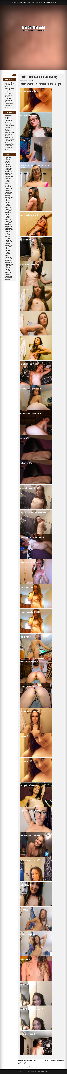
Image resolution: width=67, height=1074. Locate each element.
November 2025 (8, 173)
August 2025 (8, 178)
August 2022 (8, 231)
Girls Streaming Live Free (37, 2)
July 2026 (7, 159)
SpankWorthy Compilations (50, 2)
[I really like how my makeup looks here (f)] (36, 732)
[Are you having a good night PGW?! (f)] (36, 831)
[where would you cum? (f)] (36, 509)
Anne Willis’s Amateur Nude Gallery (8, 147)
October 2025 (8, 175)
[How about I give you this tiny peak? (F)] (36, 1030)
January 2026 (8, 170)
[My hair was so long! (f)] (36, 260)
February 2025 (8, 188)
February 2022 (8, 242)
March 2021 (8, 255)
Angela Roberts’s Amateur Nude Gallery (9, 105)
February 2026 (8, 168)
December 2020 (8, 259)
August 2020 (8, 266)
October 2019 (8, 279)
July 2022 (7, 233)
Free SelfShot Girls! (33, 27)
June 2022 (7, 235)
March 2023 (8, 219)
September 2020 (9, 264)
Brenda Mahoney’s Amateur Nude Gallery (9, 90)
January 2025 (8, 190)
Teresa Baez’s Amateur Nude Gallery (8, 100)
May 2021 (7, 252)
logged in (27, 1067)
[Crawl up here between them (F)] (36, 806)
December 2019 (8, 276)
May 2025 (7, 183)
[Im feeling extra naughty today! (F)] (36, 409)
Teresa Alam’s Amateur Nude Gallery (54, 1060)
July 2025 (7, 180)
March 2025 (8, 187)
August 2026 (8, 158)
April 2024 (7, 206)
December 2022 (8, 224)
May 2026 (7, 163)
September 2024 (9, 197)
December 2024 (8, 192)
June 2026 (7, 161)
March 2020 (8, 272)
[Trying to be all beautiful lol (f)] (36, 236)
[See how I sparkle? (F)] (36, 484)
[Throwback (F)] (36, 757)
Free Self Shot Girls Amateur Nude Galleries (20, 2)
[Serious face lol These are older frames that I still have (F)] (36, 186)
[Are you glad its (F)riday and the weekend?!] (36, 533)
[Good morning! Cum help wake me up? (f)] (36, 558)
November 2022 (8, 226)
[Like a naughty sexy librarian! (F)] (36, 136)
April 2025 (7, 185)
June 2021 (7, 250)
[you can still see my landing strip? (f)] (36, 285)
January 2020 (8, 274)
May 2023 (7, 216)
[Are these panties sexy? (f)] (36, 608)
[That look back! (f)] (36, 161)
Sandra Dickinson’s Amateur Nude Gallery (9, 127)
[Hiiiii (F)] (36, 211)
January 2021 (8, 257)
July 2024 (7, 200)
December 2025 (8, 171)
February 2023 (8, 221)
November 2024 (8, 194)
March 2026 (8, 166)
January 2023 (8, 223)
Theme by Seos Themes (42, 1071)
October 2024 (8, 195)
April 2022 (7, 238)
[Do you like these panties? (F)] (36, 955)
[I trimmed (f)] (36, 310)
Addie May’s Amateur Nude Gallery (27, 1060)
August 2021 (8, 247)
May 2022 (7, 236)
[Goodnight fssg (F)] (36, 906)
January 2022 (8, 243)
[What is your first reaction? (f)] (36, 682)
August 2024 (8, 199)
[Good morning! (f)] (36, 980)
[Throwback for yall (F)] (36, 782)
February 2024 (8, 209)
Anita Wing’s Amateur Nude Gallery (8, 95)
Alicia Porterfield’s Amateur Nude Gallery (9, 84)
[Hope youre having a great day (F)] (36, 881)
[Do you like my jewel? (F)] (36, 707)
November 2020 (8, 260)
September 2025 (9, 176)
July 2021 (7, 248)
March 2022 (8, 240)
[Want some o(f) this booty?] (36, 1054)
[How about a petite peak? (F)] (36, 1005)
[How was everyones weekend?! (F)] (36, 111)
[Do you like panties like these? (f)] (36, 633)
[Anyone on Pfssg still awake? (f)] (36, 583)
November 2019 (8, 278)
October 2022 (8, 228)
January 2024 (8, 211)
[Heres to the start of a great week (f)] (36, 856)
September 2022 (9, 230)
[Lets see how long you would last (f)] (36, 434)
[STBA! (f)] (36, 335)
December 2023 (8, 212)
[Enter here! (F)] (36, 459)
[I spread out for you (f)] (36, 384)
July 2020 (7, 267)
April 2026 (7, 164)
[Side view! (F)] (36, 930)
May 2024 (7, 204)
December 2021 (8, 245)
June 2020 (7, 269)
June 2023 (7, 214)
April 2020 (7, 271)
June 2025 (7, 182)
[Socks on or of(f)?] (36, 657)
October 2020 (8, 262)
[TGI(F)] (36, 360)
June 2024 (7, 202)
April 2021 (7, 254)
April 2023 (7, 218)
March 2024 (8, 207)
